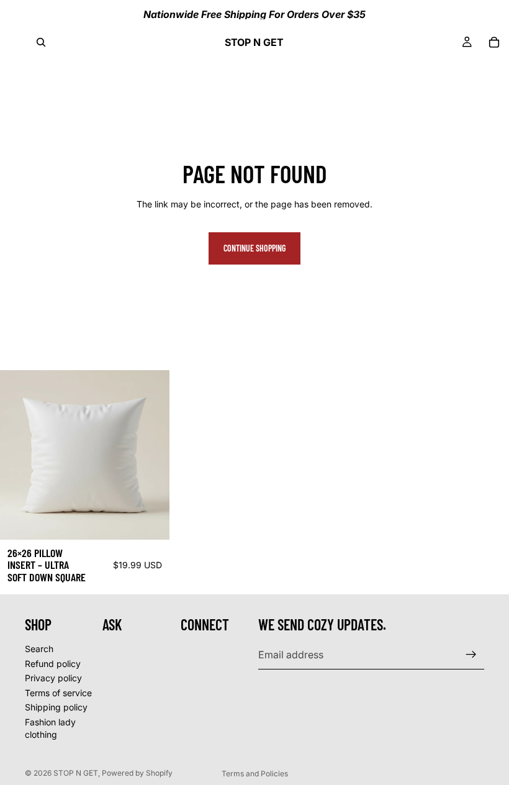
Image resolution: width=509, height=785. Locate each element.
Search (39, 648)
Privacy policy (53, 678)
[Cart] (494, 42)
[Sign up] (471, 655)
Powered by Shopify (137, 773)
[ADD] (150, 520)
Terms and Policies (255, 773)
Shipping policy (56, 707)
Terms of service (58, 692)
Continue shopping (254, 248)
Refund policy (53, 663)
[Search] (41, 42)
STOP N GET (75, 773)
